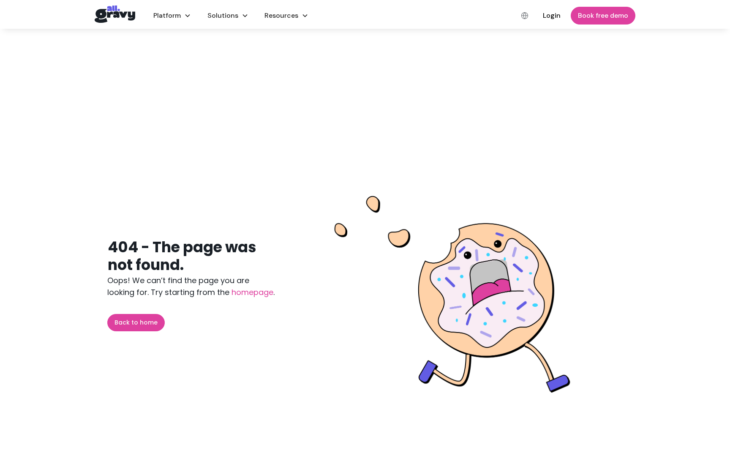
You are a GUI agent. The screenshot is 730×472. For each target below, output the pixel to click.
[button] (172, 15)
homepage (251, 292)
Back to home (136, 322)
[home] (115, 14)
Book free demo (603, 15)
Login (552, 15)
